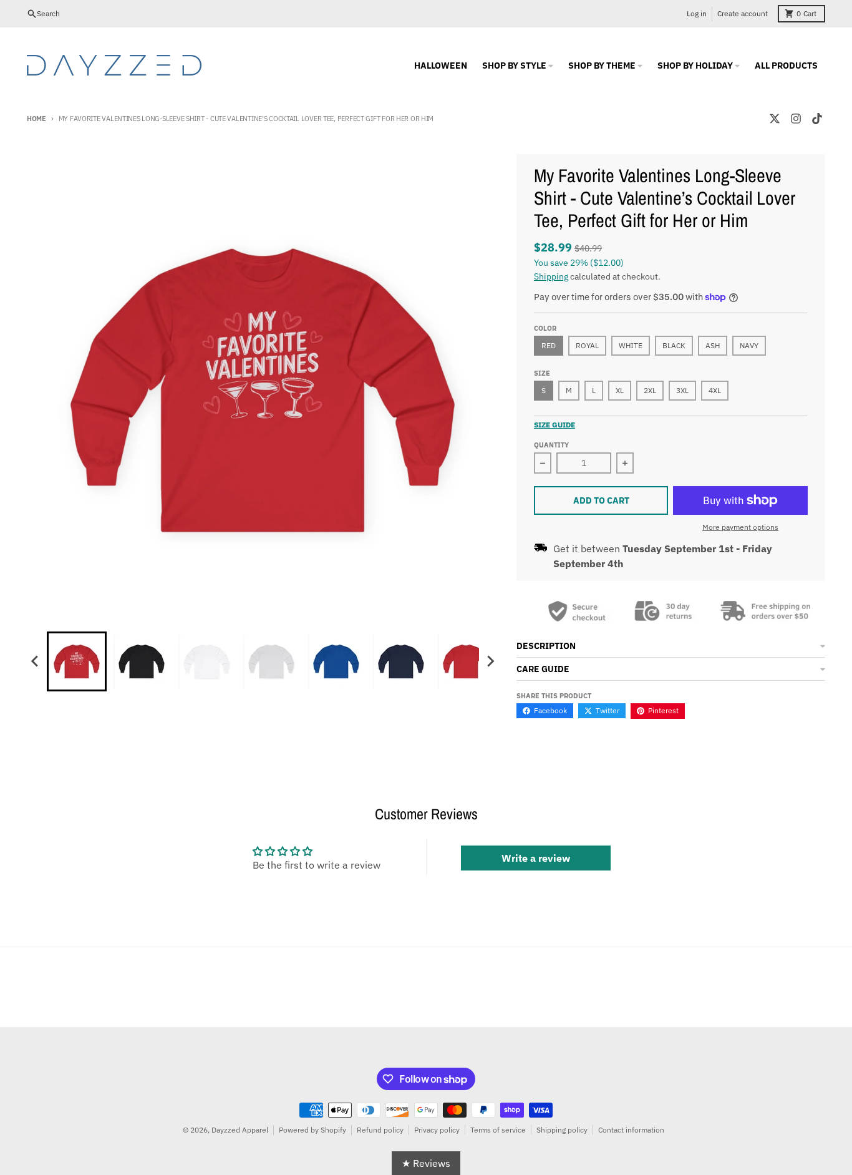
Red (548, 345)
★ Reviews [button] (426, 1163)
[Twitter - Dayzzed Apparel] (775, 118)
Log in (697, 13)
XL (620, 390)
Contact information (631, 1129)
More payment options (740, 527)
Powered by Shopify (312, 1129)
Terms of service (498, 1129)
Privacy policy (437, 1129)
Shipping (551, 276)
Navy (749, 345)
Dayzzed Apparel (239, 1129)
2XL (650, 390)
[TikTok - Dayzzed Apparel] (817, 118)
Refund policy (380, 1129)
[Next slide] (490, 661)
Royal (587, 345)
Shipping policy (562, 1129)
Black (673, 345)
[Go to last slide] (35, 661)
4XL (715, 390)
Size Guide (554, 424)
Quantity (551, 445)
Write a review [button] (535, 858)
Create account (742, 13)
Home (36, 118)
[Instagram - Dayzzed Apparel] (796, 118)
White (630, 345)
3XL (682, 390)
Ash (712, 345)
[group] (77, 661)
